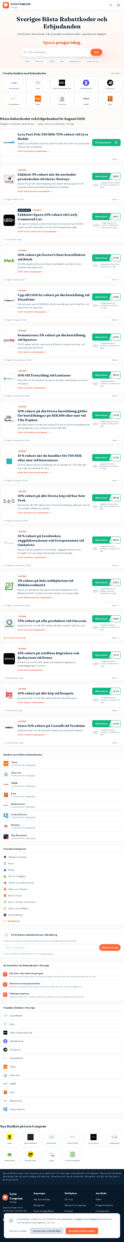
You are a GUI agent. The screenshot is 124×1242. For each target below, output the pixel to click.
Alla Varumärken (42, 1199)
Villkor (99, 1199)
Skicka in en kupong (75, 1205)
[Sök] (111, 5)
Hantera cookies (18, 1230)
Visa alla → (116, 73)
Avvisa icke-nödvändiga (46, 1230)
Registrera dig (110, 947)
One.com (39, 61)
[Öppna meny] (118, 5)
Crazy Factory (92, 61)
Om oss (69, 1199)
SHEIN (51, 61)
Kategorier (39, 1205)
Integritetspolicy (104, 1205)
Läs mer (50, 1222)
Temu (27, 61)
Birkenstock (75, 61)
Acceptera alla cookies (82, 1230)
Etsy (62, 61)
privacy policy (47, 954)
